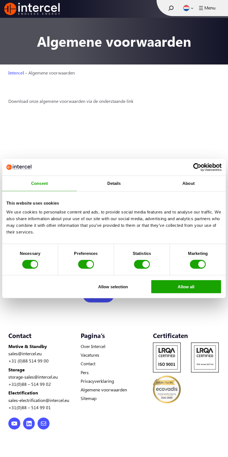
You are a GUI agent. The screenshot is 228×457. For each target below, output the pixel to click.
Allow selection (113, 286)
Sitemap (88, 398)
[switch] (86, 264)
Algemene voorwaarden (104, 389)
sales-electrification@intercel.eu (38, 400)
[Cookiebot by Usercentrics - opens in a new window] (197, 167)
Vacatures (90, 355)
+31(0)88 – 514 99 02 (29, 384)
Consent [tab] (39, 183)
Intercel (16, 72)
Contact (88, 363)
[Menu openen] (206, 8)
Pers (85, 372)
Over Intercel (93, 346)
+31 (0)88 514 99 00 (28, 360)
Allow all (186, 286)
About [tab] (188, 183)
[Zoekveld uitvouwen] (171, 8)
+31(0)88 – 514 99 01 (29, 407)
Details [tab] (114, 183)
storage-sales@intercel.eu (33, 377)
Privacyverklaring (97, 381)
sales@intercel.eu (25, 353)
